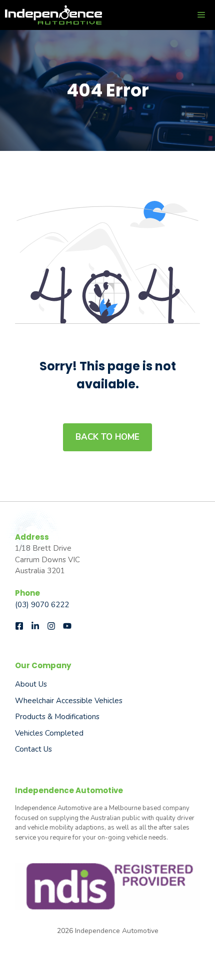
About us (31, 684)
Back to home (108, 437)
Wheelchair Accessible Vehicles (68, 701)
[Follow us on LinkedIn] (35, 626)
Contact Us (33, 749)
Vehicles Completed (49, 733)
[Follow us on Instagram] (51, 626)
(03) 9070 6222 (42, 605)
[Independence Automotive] (53, 15)
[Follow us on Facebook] (19, 626)
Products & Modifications (57, 717)
